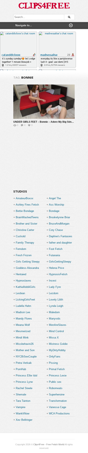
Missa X (54, 337)
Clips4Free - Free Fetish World (48, 444)
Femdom (21, 248)
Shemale (21, 394)
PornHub (21, 369)
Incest (52, 280)
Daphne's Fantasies (60, 236)
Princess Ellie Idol (26, 375)
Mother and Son (25, 350)
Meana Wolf (23, 324)
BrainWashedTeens (27, 217)
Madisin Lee (23, 312)
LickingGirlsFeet (25, 299)
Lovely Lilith (56, 299)
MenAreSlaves (57, 324)
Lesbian (20, 293)
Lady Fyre (55, 286)
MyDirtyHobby (57, 350)
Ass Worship (56, 204)
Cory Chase (56, 230)
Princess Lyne (24, 381)
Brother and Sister (26, 223)
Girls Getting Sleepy (28, 261)
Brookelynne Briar (59, 217)
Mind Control (56, 331)
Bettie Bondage (25, 211)
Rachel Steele (24, 388)
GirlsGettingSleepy (60, 261)
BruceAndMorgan (59, 223)
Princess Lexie (58, 375)
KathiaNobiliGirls (25, 286)
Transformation (58, 400)
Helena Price (56, 267)
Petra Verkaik (24, 362)
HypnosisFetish (58, 274)
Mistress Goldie (58, 343)
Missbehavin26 (25, 343)
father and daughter (60, 242)
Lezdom (53, 293)
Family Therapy (25, 242)
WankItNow (22, 413)
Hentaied (21, 274)
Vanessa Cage (57, 407)
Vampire (20, 407)
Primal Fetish (57, 369)
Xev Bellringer (24, 419)
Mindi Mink (22, 337)
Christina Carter (25, 230)
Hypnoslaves (23, 280)
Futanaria (54, 255)
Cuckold (20, 236)
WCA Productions (59, 413)
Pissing (53, 362)
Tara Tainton (23, 400)
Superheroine (56, 394)
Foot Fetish (55, 248)
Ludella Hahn (23, 305)
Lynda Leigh (56, 305)
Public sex (55, 381)
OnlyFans (54, 356)
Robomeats (55, 388)
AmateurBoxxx (24, 198)
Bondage (54, 211)
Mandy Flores (24, 318)
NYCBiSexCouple (26, 356)
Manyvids (54, 318)
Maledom (54, 312)
